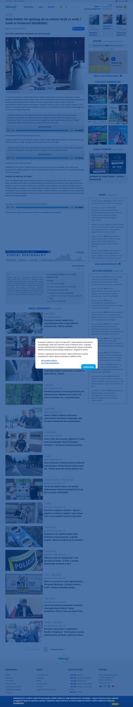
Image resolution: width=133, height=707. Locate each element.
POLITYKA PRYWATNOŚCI (50, 363)
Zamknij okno (88, 367)
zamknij (115, 704)
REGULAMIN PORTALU (49, 361)
